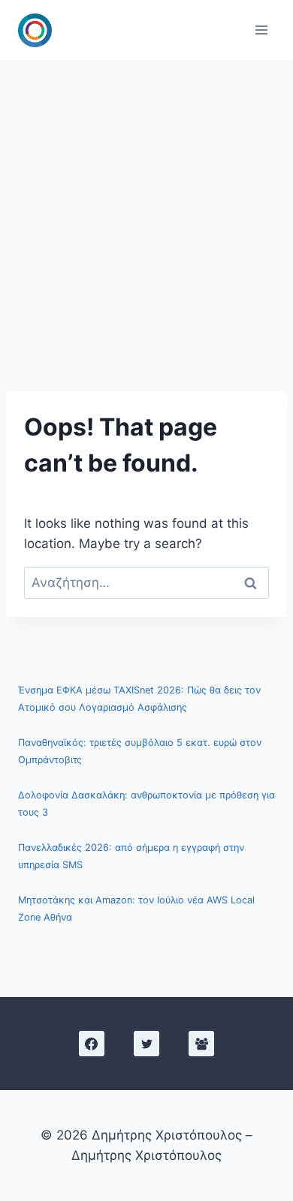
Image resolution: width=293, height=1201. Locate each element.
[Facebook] (91, 1043)
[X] (146, 1043)
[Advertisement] (146, 213)
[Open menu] (261, 29)
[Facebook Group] (201, 1043)
